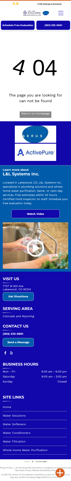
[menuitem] (35, 407)
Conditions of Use (52, 467)
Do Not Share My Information (29, 467)
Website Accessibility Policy (44, 470)
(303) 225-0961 (13, 333)
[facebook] (5, 353)
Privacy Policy (6, 467)
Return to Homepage (35, 113)
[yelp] (11, 353)
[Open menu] (60, 13)
